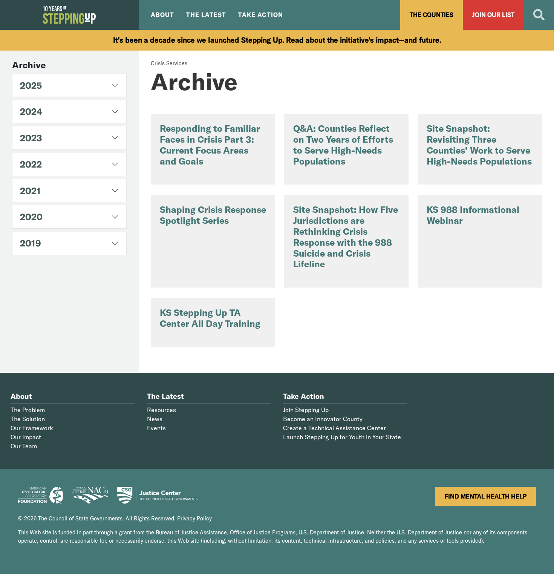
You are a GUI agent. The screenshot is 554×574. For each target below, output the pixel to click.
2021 (30, 190)
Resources (161, 410)
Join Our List (493, 14)
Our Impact (26, 437)
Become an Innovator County (323, 419)
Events (156, 428)
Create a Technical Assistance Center (334, 428)
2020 (31, 216)
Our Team (24, 446)
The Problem (28, 410)
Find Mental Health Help (485, 496)
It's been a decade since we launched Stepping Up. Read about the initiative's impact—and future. (277, 40)
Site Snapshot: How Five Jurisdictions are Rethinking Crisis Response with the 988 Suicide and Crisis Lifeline (345, 236)
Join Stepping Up (306, 410)
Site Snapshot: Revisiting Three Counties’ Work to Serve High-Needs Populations (479, 144)
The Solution (28, 419)
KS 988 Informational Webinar (473, 215)
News (154, 419)
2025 (31, 85)
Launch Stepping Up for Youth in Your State (342, 437)
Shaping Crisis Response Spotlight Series (213, 215)
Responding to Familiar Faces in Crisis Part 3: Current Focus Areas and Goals (210, 144)
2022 (31, 164)
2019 (30, 243)
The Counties (431, 14)
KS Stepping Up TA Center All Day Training (210, 318)
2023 (31, 137)
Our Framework (32, 428)
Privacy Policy (194, 518)
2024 (31, 111)
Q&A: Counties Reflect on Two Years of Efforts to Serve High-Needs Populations (343, 144)
